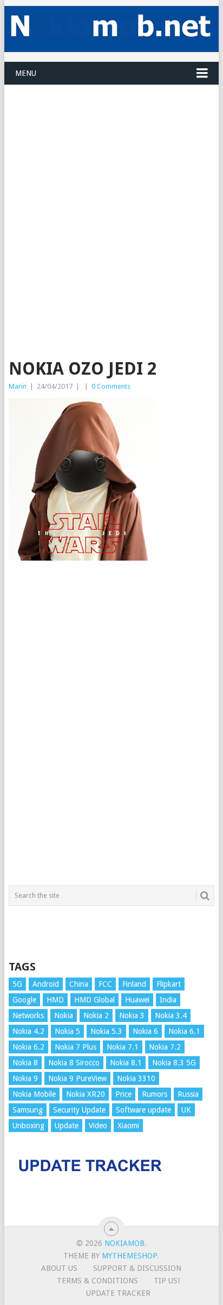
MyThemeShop (129, 1255)
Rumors (154, 1094)
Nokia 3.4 (171, 1015)
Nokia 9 (25, 1078)
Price (123, 1094)
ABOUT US (59, 1268)
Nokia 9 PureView (77, 1078)
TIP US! (167, 1280)
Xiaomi (128, 1125)
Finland (134, 984)
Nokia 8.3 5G (174, 1062)
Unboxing (28, 1125)
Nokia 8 (25, 1062)
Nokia (63, 1015)
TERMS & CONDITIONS (97, 1280)
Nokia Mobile (34, 1094)
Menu (25, 73)
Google (24, 999)
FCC (105, 984)
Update (66, 1125)
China (78, 984)
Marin (18, 386)
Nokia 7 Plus (75, 1047)
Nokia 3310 (136, 1078)
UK (186, 1109)
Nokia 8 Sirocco (74, 1062)
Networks (28, 1015)
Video (98, 1125)
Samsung (27, 1109)
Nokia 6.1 (184, 1031)
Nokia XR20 (85, 1094)
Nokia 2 (96, 1015)
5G (17, 984)
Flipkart (168, 984)
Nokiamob (124, 1243)
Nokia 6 (145, 1031)
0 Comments (110, 386)
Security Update (79, 1109)
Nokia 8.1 (126, 1062)
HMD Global (94, 999)
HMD (55, 999)
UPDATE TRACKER (118, 1293)
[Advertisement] (111, 196)
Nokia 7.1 (123, 1047)
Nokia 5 (67, 1031)
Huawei (137, 999)
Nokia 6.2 (28, 1047)
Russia (188, 1094)
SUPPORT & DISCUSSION (137, 1268)
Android (45, 984)
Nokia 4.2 (28, 1031)
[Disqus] (111, 728)
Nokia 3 (132, 1015)
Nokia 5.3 (106, 1031)
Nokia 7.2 (165, 1047)
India (168, 999)
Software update (143, 1109)
